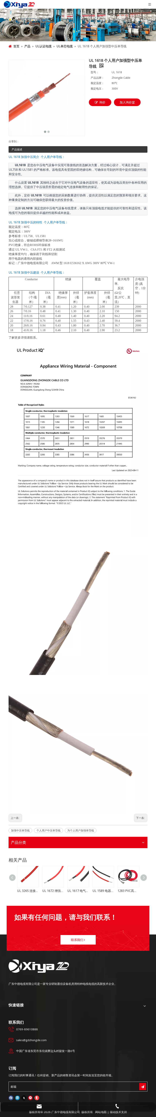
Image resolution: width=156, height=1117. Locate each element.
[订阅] (142, 1086)
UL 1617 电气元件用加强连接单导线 (54, 891)
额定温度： (97, 83)
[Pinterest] (30, 1097)
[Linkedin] (17, 1097)
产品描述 (17, 149)
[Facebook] (11, 1097)
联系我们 (77, 940)
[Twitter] (23, 1097)
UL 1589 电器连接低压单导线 (80, 891)
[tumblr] (36, 1097)
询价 (102, 102)
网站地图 (101, 1112)
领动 (112, 1112)
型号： (95, 72)
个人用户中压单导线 (48, 830)
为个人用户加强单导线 (80, 830)
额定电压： (97, 88)
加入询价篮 (127, 102)
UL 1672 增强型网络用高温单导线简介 (29, 891)
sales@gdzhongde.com (31, 1040)
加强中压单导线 (20, 830)
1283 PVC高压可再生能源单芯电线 (105, 891)
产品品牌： (97, 77)
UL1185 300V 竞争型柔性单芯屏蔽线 (130, 891)
